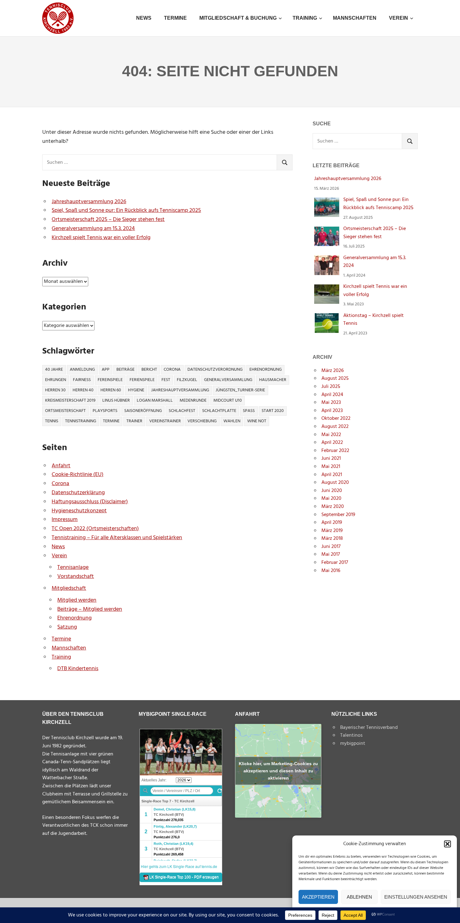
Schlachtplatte (219, 410)
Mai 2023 (331, 403)
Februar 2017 (334, 563)
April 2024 (332, 395)
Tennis (51, 421)
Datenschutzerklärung (78, 492)
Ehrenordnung (265, 369)
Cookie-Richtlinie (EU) (78, 474)
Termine (175, 18)
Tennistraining (80, 421)
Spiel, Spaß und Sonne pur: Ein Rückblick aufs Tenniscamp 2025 (126, 210)
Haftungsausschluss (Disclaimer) (90, 501)
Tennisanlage (73, 567)
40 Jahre (54, 369)
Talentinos (351, 735)
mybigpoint (352, 744)
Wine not (256, 421)
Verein (398, 18)
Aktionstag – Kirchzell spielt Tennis (373, 320)
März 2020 (332, 507)
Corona (172, 369)
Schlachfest (182, 410)
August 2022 (335, 427)
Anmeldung (82, 369)
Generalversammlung (228, 380)
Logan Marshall (155, 400)
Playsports (105, 410)
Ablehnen (359, 897)
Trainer (134, 421)
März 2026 (332, 371)
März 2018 (332, 538)
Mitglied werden (76, 600)
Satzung (67, 627)
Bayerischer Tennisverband (369, 728)
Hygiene (136, 390)
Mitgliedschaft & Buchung (238, 18)
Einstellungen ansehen (415, 897)
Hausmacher (272, 380)
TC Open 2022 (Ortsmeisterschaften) (95, 528)
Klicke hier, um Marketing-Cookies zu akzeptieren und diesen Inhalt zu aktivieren (278, 770)
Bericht (149, 369)
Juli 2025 (330, 387)
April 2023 (332, 411)
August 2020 (335, 483)
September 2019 (338, 515)
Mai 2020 (331, 498)
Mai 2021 (330, 467)
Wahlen (231, 421)
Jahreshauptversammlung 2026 (89, 201)
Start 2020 (273, 410)
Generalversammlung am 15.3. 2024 (93, 228)
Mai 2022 (331, 435)
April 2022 (332, 443)
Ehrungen (55, 380)
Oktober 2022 (335, 418)
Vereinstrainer (165, 421)
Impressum (65, 519)
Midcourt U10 (227, 400)
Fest (165, 380)
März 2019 (332, 531)
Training (305, 18)
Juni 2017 (330, 547)
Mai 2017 (330, 554)
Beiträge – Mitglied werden (89, 609)
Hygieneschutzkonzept (79, 510)
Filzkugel (187, 380)
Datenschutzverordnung (215, 369)
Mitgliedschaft (69, 588)
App (106, 369)
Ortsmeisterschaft (65, 410)
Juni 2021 (331, 458)
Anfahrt (61, 465)
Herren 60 (110, 390)
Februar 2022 (335, 451)
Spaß (249, 410)
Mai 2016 (330, 571)
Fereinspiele (110, 380)
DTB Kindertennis (77, 668)
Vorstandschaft (75, 576)
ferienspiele (142, 380)
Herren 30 (55, 390)
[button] (447, 844)
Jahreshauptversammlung (180, 390)
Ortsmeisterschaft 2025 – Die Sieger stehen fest (108, 219)
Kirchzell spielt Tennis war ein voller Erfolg (101, 237)
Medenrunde (193, 400)
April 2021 (331, 475)
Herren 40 (83, 390)
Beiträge (125, 369)
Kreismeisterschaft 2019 (70, 400)
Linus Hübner (116, 400)
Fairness (82, 380)
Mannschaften (354, 18)
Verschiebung (202, 421)
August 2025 (335, 378)
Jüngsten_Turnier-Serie (240, 390)
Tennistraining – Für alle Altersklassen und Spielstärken (117, 537)
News (143, 18)
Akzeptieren (318, 897)
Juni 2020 (331, 491)
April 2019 (331, 523)
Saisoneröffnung (143, 410)
